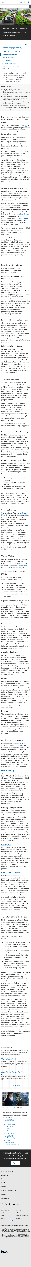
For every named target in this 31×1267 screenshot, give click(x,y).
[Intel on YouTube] (14, 1204)
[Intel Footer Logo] (4, 1251)
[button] (15, 1064)
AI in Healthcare (8, 1135)
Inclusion (3, 1194)
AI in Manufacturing (9, 1138)
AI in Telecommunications (11, 1145)
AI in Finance (7, 1131)
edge (27, 214)
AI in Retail (7, 1140)
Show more (16, 1085)
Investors (4, 1183)
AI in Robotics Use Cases (9, 63)
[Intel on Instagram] (18, 1204)
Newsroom (4, 1179)
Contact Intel (5, 1175)
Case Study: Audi (8, 1059)
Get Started (5, 69)
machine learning (22, 218)
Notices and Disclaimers (9, 1231)
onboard (21, 214)
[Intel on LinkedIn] (10, 1204)
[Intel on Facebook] (2, 1204)
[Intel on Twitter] (6, 1204)
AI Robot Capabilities (8, 57)
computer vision (10, 893)
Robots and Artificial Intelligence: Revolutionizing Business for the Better (13, 48)
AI (26, 126)
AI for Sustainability (9, 1142)
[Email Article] (28, 44)
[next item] (30, 6)
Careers (3, 1186)
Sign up (15, 1163)
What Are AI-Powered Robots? (11, 52)
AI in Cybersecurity (9, 1124)
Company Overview (7, 1171)
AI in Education (8, 1126)
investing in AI (18, 743)
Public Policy (5, 1198)
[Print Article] (25, 44)
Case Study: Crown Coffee (12, 1072)
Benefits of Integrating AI (9, 55)
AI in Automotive (9, 1119)
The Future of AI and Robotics (10, 66)
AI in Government (9, 1133)
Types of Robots (6, 60)
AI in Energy (7, 1129)
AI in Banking (7, 1122)
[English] (24, 2)
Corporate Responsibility (8, 1190)
